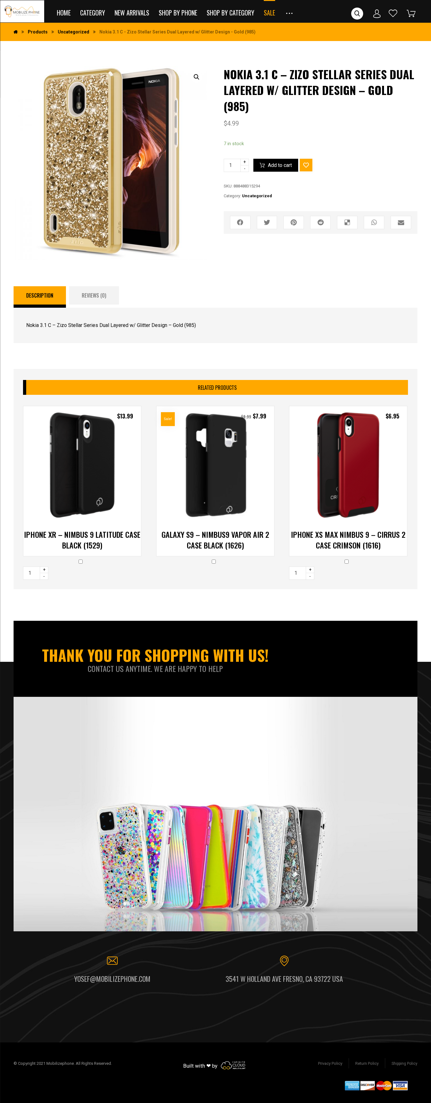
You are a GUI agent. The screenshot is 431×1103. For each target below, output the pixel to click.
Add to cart (280, 165)
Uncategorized (257, 195)
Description (39, 295)
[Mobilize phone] (22, 11)
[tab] (40, 297)
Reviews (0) (94, 295)
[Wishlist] (393, 13)
